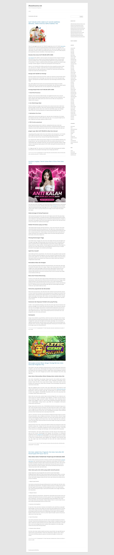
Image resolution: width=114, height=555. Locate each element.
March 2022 (73, 109)
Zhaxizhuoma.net (35, 6)
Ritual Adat (73, 132)
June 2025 (72, 66)
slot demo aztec (61, 443)
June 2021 (72, 116)
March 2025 (73, 70)
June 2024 (72, 83)
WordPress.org (73, 154)
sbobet (72, 133)
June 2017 (72, 117)
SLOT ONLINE (31, 57)
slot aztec (55, 205)
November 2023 (73, 93)
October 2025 (73, 62)
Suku (71, 139)
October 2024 (73, 77)
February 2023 (73, 106)
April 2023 (72, 103)
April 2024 (72, 86)
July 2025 (72, 65)
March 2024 (73, 87)
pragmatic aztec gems (34, 153)
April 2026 (72, 53)
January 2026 (73, 58)
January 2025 (73, 73)
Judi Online (72, 130)
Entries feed (73, 151)
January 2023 (73, 107)
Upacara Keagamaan (74, 142)
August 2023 (73, 97)
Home (29, 11)
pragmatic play (57, 327)
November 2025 (73, 60)
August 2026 (73, 48)
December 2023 (73, 92)
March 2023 (73, 105)
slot (38, 443)
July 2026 (72, 49)
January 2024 (73, 90)
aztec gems (63, 46)
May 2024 (72, 85)
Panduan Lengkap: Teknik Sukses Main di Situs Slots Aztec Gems (46, 162)
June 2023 (72, 100)
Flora (71, 127)
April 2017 (72, 119)
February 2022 (73, 110)
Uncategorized (39, 152)
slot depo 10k (40, 434)
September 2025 (73, 63)
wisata (72, 143)
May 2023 (72, 102)
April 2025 (72, 69)
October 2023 (73, 95)
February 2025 (73, 72)
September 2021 (73, 114)
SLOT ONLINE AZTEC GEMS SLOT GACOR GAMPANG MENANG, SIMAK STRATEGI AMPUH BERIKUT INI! (44, 22)
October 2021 (73, 113)
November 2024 (73, 76)
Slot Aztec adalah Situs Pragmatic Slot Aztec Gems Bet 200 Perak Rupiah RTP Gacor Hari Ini (46, 452)
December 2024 (73, 75)
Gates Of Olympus (74, 129)
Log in (72, 150)
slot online (62, 538)
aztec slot (59, 152)
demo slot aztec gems (61, 389)
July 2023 (72, 99)
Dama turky (73, 126)
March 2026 (73, 55)
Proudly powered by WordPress (33, 549)
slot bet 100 (73, 136)
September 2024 (73, 79)
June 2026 (72, 50)
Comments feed (73, 153)
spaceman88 (30, 444)
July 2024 (72, 82)
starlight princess (74, 137)
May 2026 (72, 52)
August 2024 (73, 80)
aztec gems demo (54, 152)
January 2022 (73, 112)
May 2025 (72, 68)
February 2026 (73, 56)
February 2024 (73, 89)
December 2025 (73, 59)
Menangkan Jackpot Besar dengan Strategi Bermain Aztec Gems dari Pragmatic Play (45, 363)
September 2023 (73, 96)
